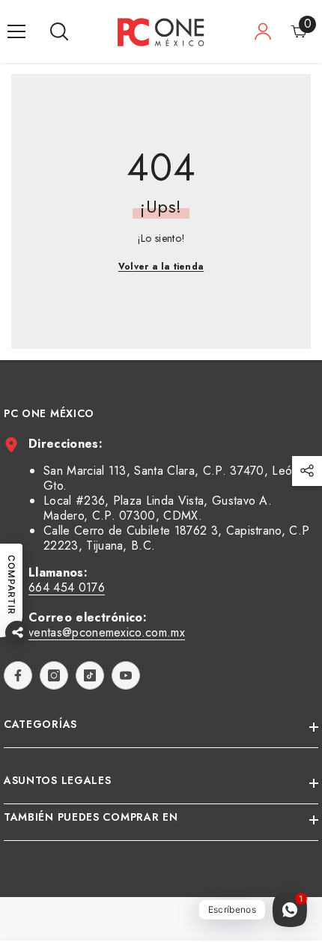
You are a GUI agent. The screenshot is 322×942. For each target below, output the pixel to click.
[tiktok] (90, 675)
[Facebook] (18, 675)
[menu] (16, 31)
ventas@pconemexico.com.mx (106, 632)
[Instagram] (54, 675)
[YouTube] (126, 675)
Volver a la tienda (161, 266)
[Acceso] (263, 31)
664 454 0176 (66, 587)
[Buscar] (59, 31)
